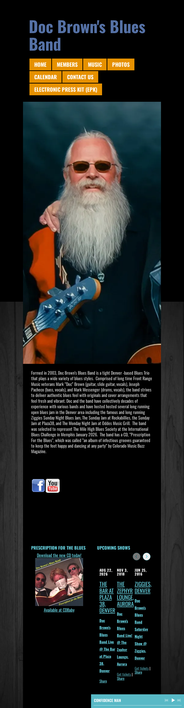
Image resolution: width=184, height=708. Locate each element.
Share (103, 681)
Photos (121, 64)
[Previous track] (166, 700)
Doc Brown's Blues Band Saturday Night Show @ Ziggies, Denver (141, 629)
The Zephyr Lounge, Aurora (125, 594)
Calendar (45, 77)
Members (67, 64)
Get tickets (124, 674)
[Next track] (179, 700)
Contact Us (80, 77)
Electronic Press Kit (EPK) (65, 89)
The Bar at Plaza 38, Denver (107, 597)
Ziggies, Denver (143, 587)
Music (95, 64)
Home (40, 64)
